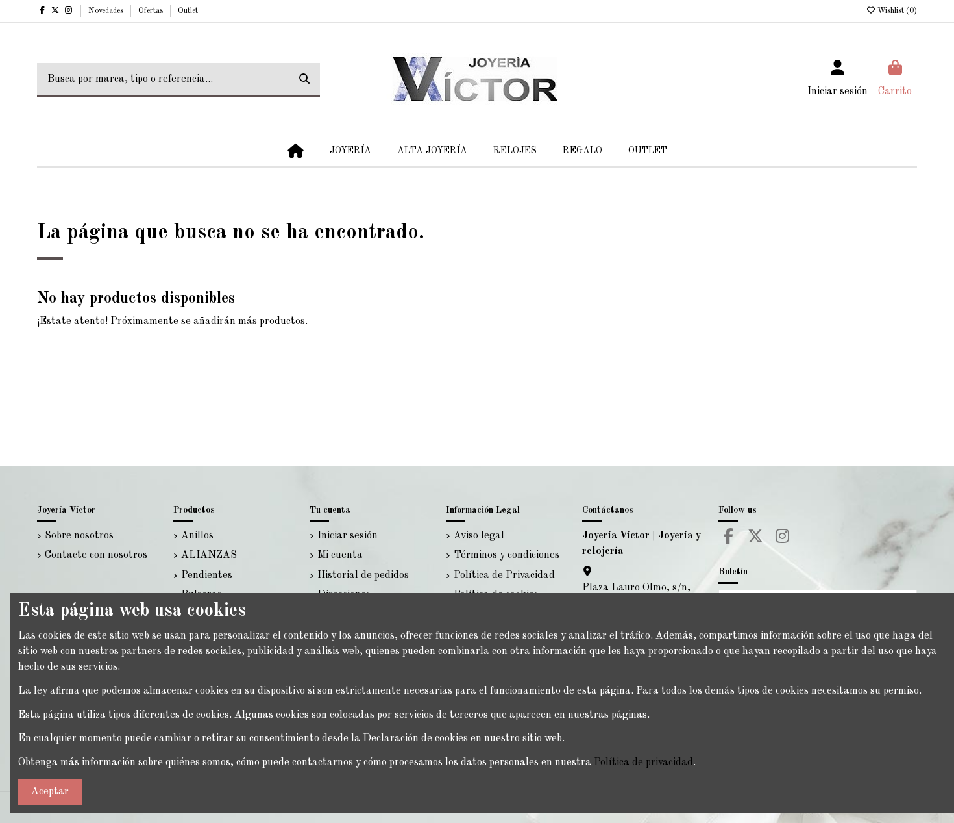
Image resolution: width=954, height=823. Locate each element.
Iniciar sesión (347, 536)
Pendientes (206, 575)
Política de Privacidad (504, 575)
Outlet (188, 11)
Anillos (197, 536)
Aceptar (50, 792)
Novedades (106, 11)
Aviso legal (479, 536)
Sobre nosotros (79, 536)
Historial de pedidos (363, 575)
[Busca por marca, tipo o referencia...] (304, 80)
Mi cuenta (340, 555)
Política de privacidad (643, 762)
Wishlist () (896, 11)
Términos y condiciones (506, 555)
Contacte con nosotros (96, 555)
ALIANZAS (209, 555)
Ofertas (151, 11)
